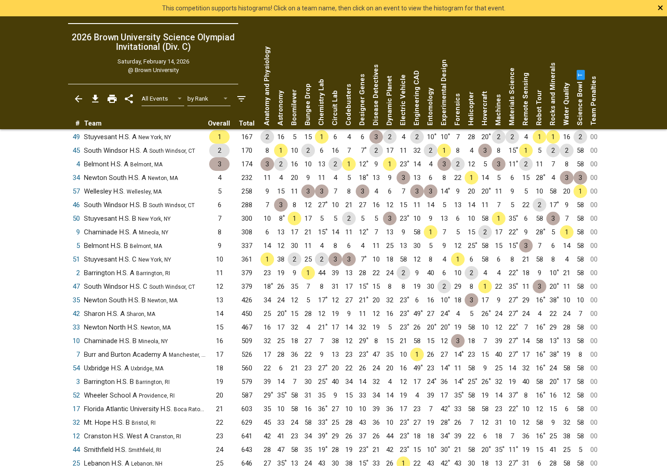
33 (76, 327)
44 (76, 450)
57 (76, 191)
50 (76, 218)
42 (76, 314)
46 (76, 205)
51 (76, 259)
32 (76, 422)
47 (76, 286)
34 (76, 178)
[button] (580, 75)
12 (76, 436)
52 (76, 395)
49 (76, 137)
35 (76, 300)
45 (76, 150)
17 (76, 409)
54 (76, 368)
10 (76, 341)
